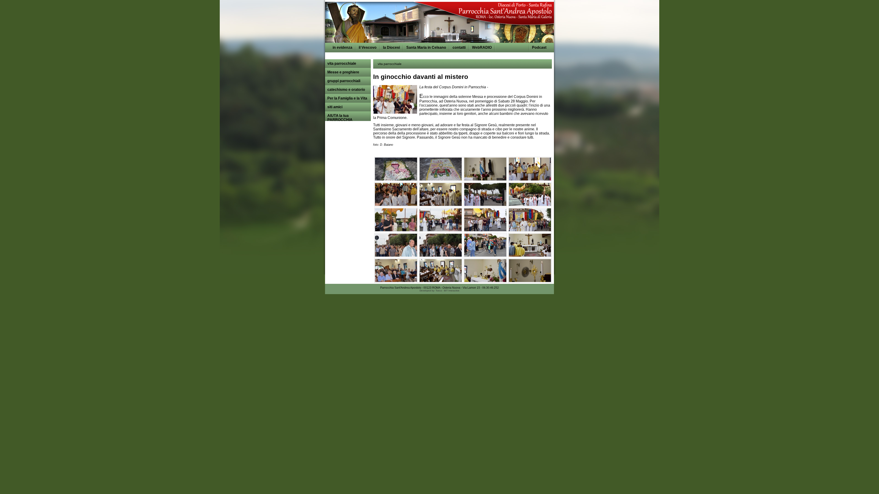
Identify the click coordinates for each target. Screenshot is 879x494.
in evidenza (342, 47)
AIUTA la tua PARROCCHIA (340, 118)
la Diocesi (391, 47)
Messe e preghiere (343, 72)
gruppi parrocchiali (343, 81)
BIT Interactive (451, 290)
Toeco (439, 290)
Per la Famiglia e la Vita (347, 98)
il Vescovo (368, 47)
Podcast (539, 47)
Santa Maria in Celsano (426, 47)
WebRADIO (482, 47)
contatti (459, 47)
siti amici (334, 107)
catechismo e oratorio (346, 89)
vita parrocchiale (341, 63)
